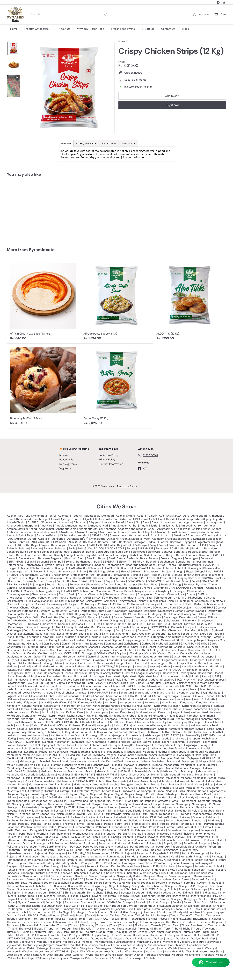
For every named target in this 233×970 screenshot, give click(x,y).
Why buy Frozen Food (90, 29)
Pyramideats (41, 249)
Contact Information (111, 464)
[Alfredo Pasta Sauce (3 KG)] (116, 301)
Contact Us (168, 29)
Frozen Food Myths (123, 29)
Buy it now (172, 105)
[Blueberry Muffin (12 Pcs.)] (43, 386)
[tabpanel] (116, 154)
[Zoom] (68, 87)
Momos (63, 455)
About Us (64, 29)
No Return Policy (109, 455)
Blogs (185, 29)
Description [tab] (65, 143)
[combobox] (69, 14)
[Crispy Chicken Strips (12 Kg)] (25, 210)
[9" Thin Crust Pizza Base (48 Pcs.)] (43, 301)
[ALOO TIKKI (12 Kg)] (189, 301)
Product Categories (36, 29)
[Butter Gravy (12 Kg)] (116, 386)
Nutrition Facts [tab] (109, 143)
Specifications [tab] (128, 143)
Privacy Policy (107, 459)
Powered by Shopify (127, 486)
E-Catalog (148, 29)
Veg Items (65, 468)
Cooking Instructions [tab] (86, 143)
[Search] (106, 14)
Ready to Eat (66, 459)
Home (14, 29)
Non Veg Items (68, 464)
